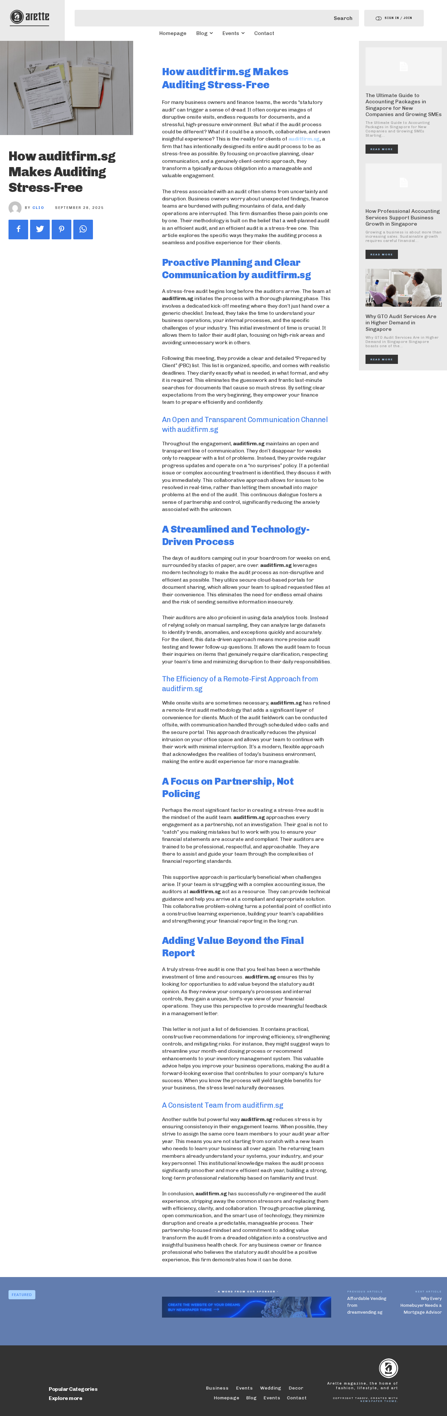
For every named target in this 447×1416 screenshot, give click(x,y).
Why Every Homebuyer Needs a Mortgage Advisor (421, 1305)
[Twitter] (40, 229)
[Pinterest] (61, 229)
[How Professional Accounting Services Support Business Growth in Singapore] (404, 182)
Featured (22, 1295)
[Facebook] (18, 229)
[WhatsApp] (83, 229)
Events (271, 1398)
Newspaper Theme (378, 1401)
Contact (297, 1398)
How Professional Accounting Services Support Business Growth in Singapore (403, 217)
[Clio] (17, 207)
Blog (251, 1398)
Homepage (227, 1398)
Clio (38, 208)
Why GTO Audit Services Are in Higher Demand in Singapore (401, 322)
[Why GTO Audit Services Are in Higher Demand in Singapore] (404, 288)
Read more (381, 149)
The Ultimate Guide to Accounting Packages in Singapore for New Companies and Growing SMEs (404, 104)
